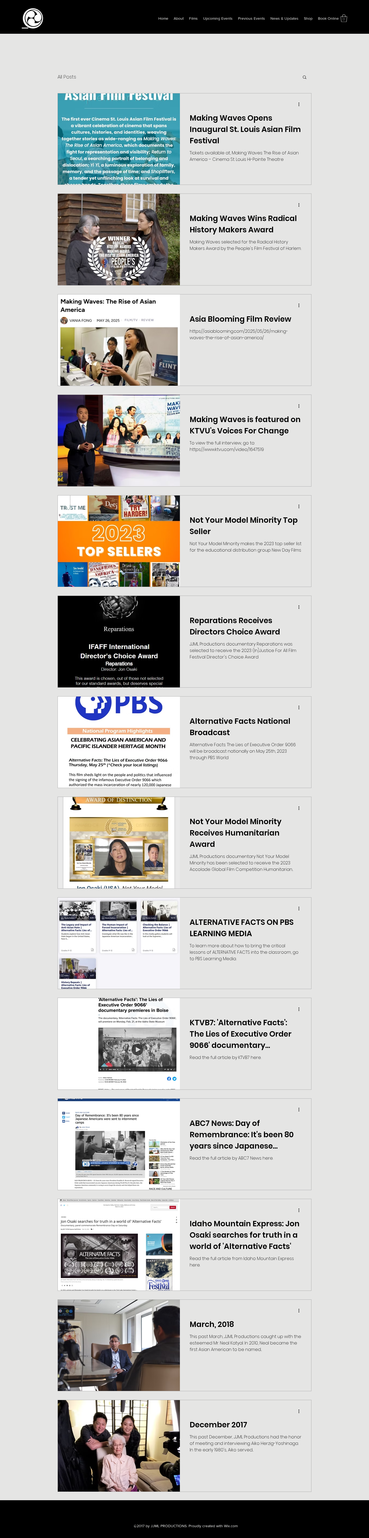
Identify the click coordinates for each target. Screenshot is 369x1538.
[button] (344, 18)
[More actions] (300, 104)
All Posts (67, 76)
